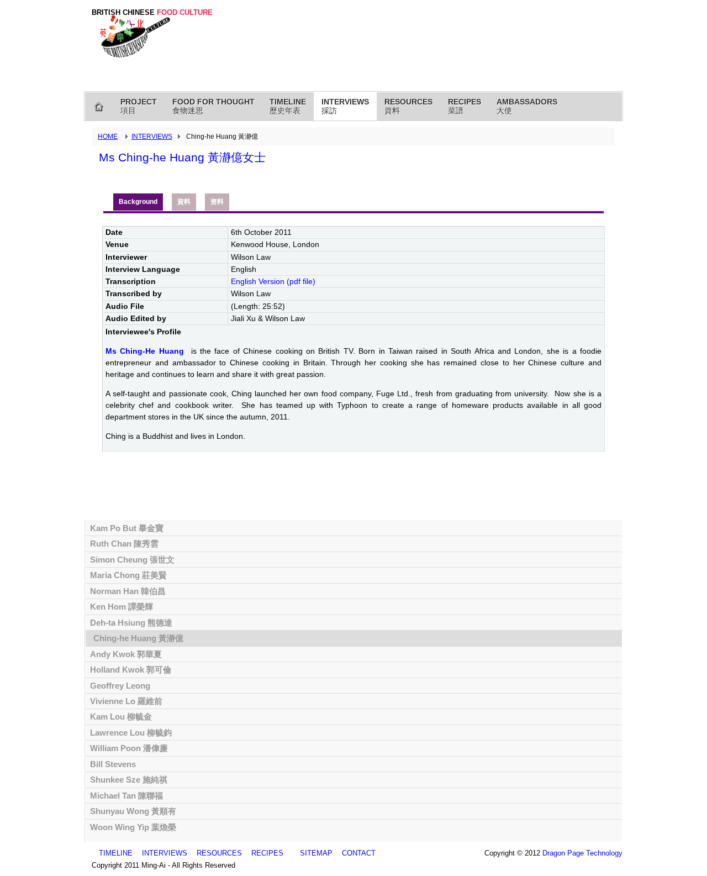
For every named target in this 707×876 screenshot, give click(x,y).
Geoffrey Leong (120, 685)
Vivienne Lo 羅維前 (126, 701)
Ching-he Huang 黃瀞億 (138, 638)
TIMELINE (116, 853)
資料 (184, 202)
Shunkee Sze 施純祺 (128, 779)
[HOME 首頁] (99, 106)
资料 (217, 202)
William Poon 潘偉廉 (129, 748)
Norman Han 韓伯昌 (128, 591)
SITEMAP (316, 853)
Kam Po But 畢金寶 (126, 528)
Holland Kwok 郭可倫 (130, 669)
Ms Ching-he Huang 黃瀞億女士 (182, 157)
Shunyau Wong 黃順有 (133, 811)
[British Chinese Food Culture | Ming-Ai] (133, 34)
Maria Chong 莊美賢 (128, 575)
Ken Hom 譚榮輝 (121, 606)
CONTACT (359, 853)
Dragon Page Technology (582, 853)
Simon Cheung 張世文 (132, 559)
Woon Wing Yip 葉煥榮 (133, 827)
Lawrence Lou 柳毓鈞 (131, 732)
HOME (108, 136)
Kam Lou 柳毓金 (121, 716)
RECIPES (267, 853)
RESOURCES (219, 853)
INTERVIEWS (151, 136)
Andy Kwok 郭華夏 (126, 654)
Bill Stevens (113, 764)
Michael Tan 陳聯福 (126, 795)
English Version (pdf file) (273, 281)
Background (138, 202)
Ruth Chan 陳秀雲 (124, 543)
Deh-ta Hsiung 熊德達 (131, 622)
